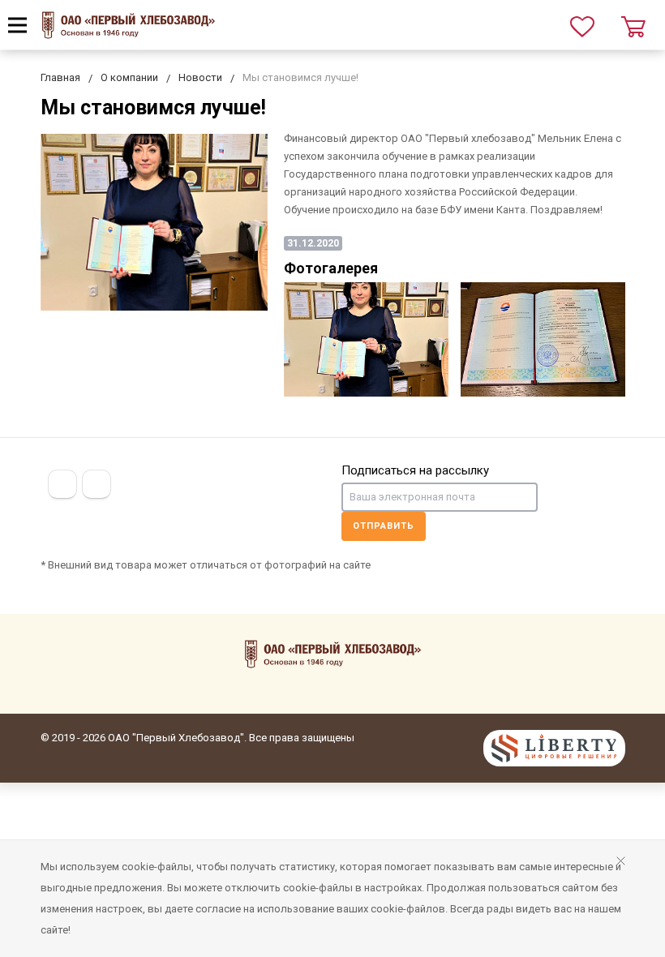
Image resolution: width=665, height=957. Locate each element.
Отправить (383, 526)
